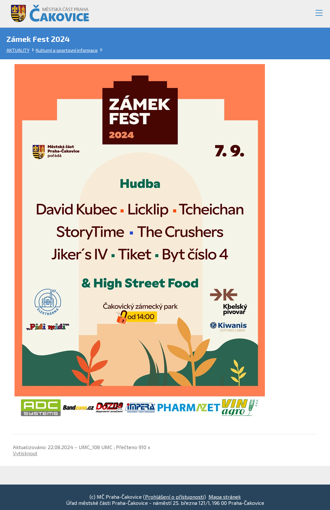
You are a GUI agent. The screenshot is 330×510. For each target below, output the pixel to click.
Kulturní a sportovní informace (67, 50)
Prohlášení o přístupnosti (174, 497)
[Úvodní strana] (47, 11)
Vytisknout (25, 453)
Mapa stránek (225, 497)
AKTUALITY (17, 50)
